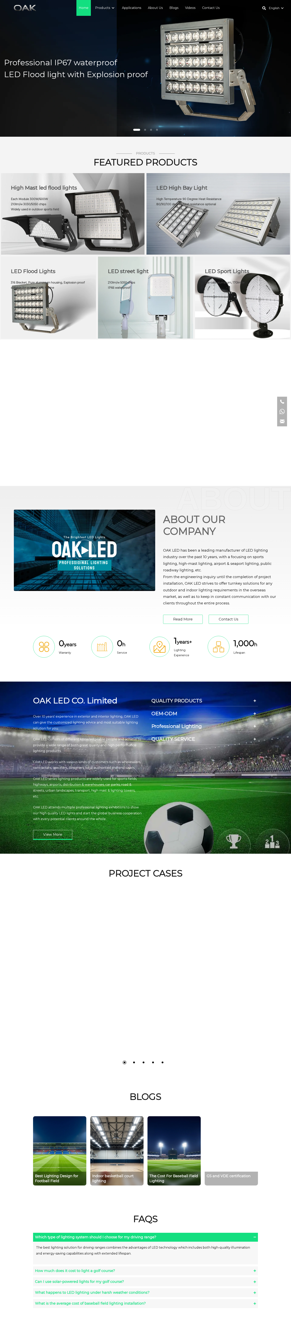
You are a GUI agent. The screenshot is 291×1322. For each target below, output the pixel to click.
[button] (113, 8)
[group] (59, 1150)
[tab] (203, 700)
